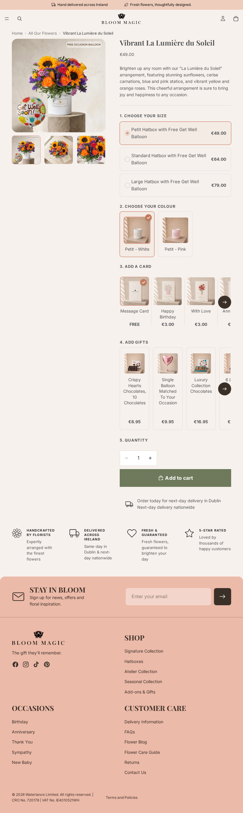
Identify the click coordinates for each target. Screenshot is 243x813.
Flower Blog (135, 741)
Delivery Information (143, 721)
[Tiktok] (36, 664)
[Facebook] (15, 664)
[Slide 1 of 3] (26, 150)
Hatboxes (133, 661)
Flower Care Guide (142, 751)
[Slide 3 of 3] (91, 150)
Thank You (22, 741)
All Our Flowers (42, 33)
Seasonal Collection (143, 681)
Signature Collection (143, 650)
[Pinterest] (46, 664)
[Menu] (7, 18)
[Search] (19, 18)
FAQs (129, 731)
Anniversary (23, 731)
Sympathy (22, 751)
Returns (131, 762)
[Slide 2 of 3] (58, 150)
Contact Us (135, 772)
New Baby (22, 762)
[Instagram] (25, 664)
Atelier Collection (140, 671)
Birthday (20, 721)
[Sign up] (222, 596)
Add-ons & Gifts (139, 691)
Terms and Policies (122, 797)
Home (17, 33)
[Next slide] (224, 302)
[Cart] (235, 18)
